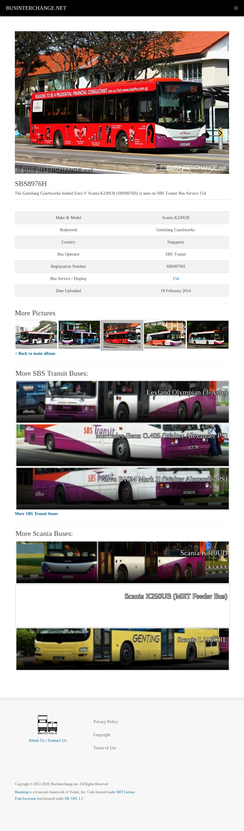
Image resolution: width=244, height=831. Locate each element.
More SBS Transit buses (36, 513)
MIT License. (126, 792)
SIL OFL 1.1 (74, 799)
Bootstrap (22, 792)
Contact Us (57, 740)
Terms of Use (104, 748)
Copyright (101, 735)
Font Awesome (25, 799)
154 (176, 278)
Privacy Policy (105, 722)
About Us (37, 740)
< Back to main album (35, 353)
